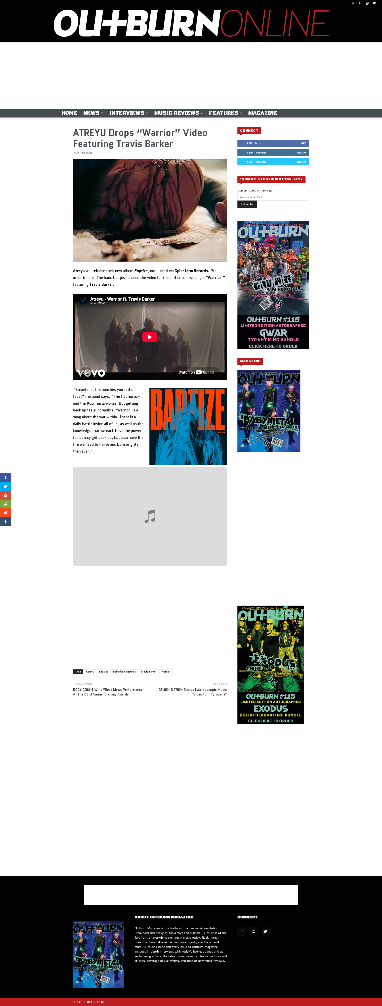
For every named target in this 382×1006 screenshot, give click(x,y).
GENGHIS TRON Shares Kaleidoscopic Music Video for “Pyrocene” (193, 692)
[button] (353, 3)
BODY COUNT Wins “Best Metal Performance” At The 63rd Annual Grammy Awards (108, 692)
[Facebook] (359, 3)
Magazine (262, 113)
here (90, 277)
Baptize (103, 671)
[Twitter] (374, 3)
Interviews (126, 113)
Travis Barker (149, 671)
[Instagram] (367, 3)
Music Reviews (176, 113)
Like (303, 143)
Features (223, 113)
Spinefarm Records (124, 671)
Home (69, 113)
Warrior (166, 671)
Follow (301, 152)
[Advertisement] (191, 75)
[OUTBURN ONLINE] (191, 24)
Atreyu (90, 671)
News (91, 113)
